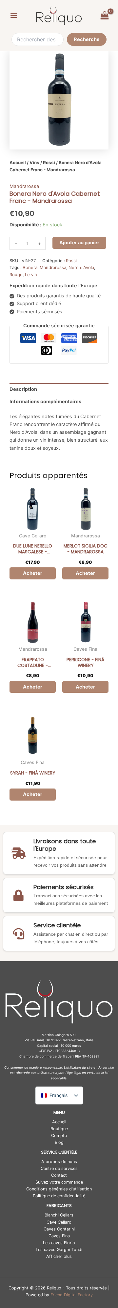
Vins (34, 162)
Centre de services (59, 1168)
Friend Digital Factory (71, 1294)
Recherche (87, 39)
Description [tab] (23, 389)
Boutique (59, 1128)
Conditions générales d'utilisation (59, 1189)
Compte (59, 1135)
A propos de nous (59, 1161)
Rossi (49, 162)
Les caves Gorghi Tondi (59, 1249)
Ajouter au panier (79, 243)
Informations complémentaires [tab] (45, 402)
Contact (59, 1175)
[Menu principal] (14, 15)
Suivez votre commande (59, 1182)
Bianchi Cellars (59, 1215)
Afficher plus (59, 1256)
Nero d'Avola (81, 267)
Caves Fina (85, 649)
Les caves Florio (59, 1242)
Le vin (31, 274)
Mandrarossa (24, 186)
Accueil (18, 162)
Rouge (16, 274)
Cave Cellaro (32, 535)
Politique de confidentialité (59, 1195)
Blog (59, 1142)
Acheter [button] (32, 573)
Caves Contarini (59, 1229)
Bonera (30, 267)
